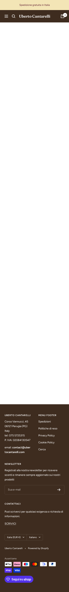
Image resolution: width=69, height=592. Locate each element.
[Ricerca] (13, 16)
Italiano (33, 537)
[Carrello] (62, 16)
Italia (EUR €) (14, 537)
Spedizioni (44, 421)
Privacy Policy (46, 435)
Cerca (42, 449)
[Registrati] (59, 489)
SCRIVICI (10, 523)
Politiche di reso (47, 428)
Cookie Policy (46, 442)
